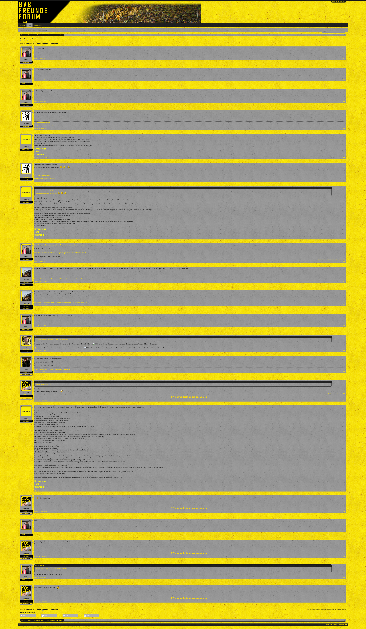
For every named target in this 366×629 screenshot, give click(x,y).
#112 (344, 350)
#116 (344, 511)
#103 (344, 101)
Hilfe (331, 624)
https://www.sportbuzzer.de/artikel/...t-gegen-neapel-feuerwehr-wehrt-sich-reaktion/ (60, 253)
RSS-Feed (346, 624)
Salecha (57, 40)
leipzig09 (26, 146)
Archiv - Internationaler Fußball (39, 40)
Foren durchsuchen (25, 30)
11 (51, 43)
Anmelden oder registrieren (338, 1)
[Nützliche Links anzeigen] (344, 34)
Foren (29, 25)
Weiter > (55, 43)
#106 (344, 181)
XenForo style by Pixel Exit (83, 626)
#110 (344, 304)
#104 (344, 128)
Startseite (22, 25)
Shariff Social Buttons (52, 626)
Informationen (37, 25)
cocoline (26, 123)
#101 (344, 58)
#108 (344, 261)
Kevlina (26, 348)
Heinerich (26, 393)
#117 (344, 530)
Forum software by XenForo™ (32, 626)
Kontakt (327, 624)
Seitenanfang (341, 624)
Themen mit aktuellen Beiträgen (40, 30)
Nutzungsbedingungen (342, 626)
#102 (344, 79)
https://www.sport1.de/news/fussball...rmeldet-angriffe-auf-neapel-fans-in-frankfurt (59, 245)
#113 (344, 371)
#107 (344, 238)
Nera (26, 369)
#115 (344, 490)
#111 (344, 325)
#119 (344, 577)
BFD (20, 624)
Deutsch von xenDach (68, 626)
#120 (344, 601)
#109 (344, 281)
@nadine (37, 348)
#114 (344, 400)
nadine (26, 59)
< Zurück (30, 43)
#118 (344, 556)
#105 (344, 157)
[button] (28, 615)
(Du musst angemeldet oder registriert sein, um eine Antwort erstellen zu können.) (327, 609)
